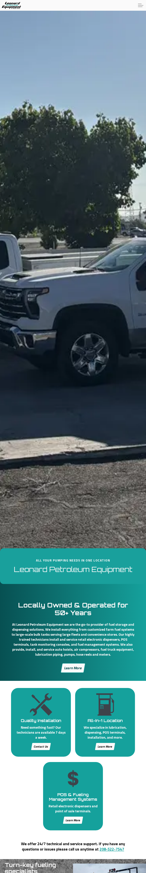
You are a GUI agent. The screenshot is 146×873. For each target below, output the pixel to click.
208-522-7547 (112, 849)
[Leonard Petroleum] (11, 5)
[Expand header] (140, 5)
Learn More (73, 668)
